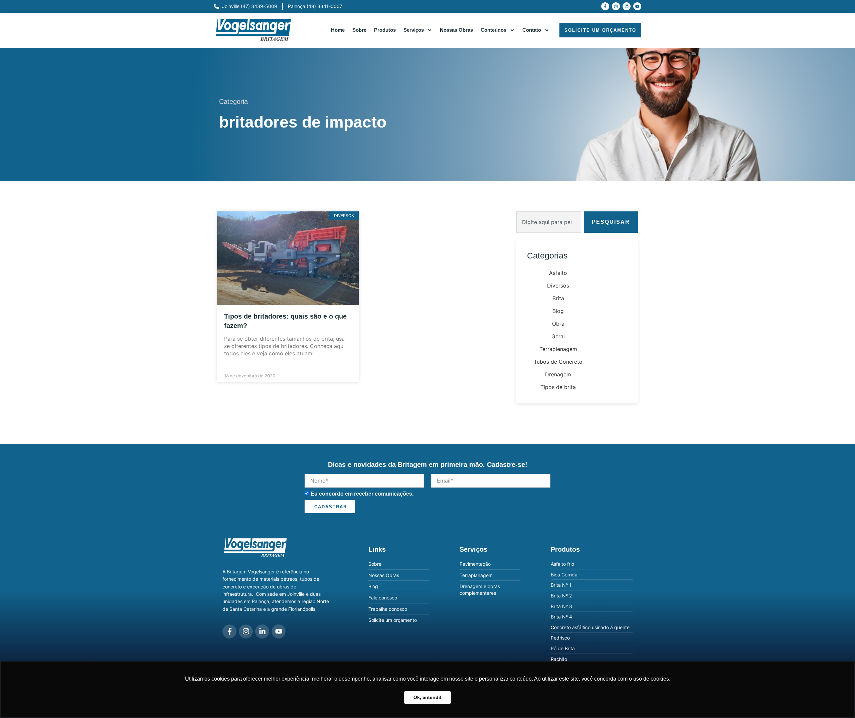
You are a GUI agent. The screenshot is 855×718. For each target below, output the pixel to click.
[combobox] (548, 222)
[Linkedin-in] (262, 631)
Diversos (558, 285)
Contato (531, 30)
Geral (558, 336)
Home (338, 30)
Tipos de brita (558, 387)
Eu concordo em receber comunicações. (362, 493)
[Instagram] (616, 6)
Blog (558, 311)
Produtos (385, 30)
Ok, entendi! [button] (427, 697)
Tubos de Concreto (558, 361)
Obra (558, 323)
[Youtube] (637, 6)
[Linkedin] (627, 6)
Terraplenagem (558, 349)
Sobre (359, 30)
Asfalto (558, 273)
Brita (558, 298)
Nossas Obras (456, 30)
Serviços (413, 30)
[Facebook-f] (605, 6)
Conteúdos (493, 30)
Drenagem (558, 374)
